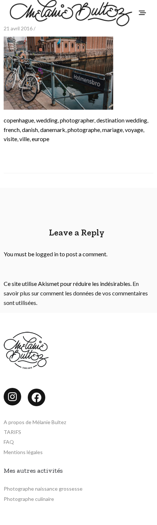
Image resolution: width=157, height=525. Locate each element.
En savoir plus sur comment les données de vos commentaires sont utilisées (76, 293)
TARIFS (12, 432)
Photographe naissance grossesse (43, 489)
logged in (46, 253)
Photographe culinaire (29, 499)
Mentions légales (23, 452)
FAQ (9, 442)
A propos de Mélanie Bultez (35, 422)
